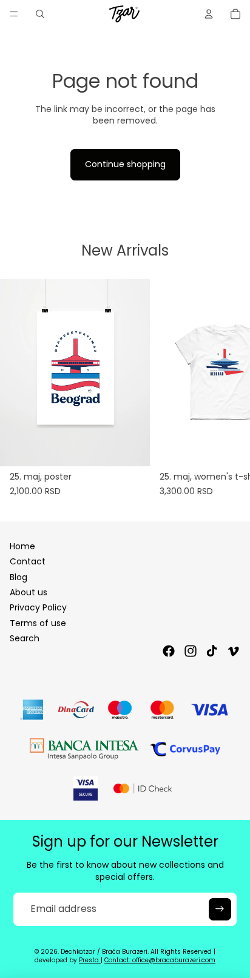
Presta (90, 960)
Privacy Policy (38, 607)
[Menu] (14, 14)
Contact (28, 561)
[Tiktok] (211, 651)
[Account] (208, 14)
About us (28, 592)
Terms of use (38, 623)
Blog (18, 577)
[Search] (40, 14)
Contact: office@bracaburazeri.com (159, 960)
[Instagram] (190, 651)
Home (22, 546)
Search (24, 638)
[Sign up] (220, 909)
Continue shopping (125, 164)
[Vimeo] (233, 651)
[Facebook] (168, 651)
